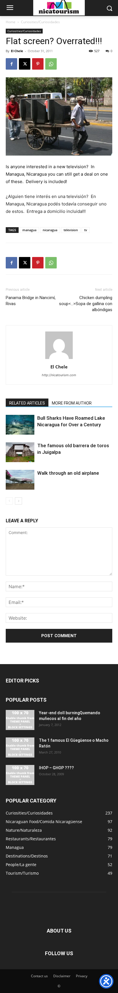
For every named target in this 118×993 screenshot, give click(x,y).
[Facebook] (11, 64)
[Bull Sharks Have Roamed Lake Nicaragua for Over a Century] (20, 425)
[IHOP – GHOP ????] (20, 775)
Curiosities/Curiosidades (40, 21)
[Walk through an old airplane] (20, 480)
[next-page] (18, 501)
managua (29, 230)
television (71, 230)
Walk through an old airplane (68, 473)
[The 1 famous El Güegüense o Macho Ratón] (20, 747)
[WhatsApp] (51, 64)
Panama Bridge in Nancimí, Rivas (31, 300)
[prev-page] (9, 501)
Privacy (81, 976)
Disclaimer (61, 976)
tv (85, 230)
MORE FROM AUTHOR (72, 403)
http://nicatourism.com (59, 375)
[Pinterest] (38, 64)
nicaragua (50, 230)
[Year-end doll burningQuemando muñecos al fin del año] (20, 720)
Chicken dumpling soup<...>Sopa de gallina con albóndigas (85, 303)
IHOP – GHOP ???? (56, 768)
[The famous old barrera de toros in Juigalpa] (20, 452)
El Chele (17, 51)
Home (10, 21)
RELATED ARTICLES (27, 403)
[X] (24, 64)
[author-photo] (59, 358)
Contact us (39, 976)
